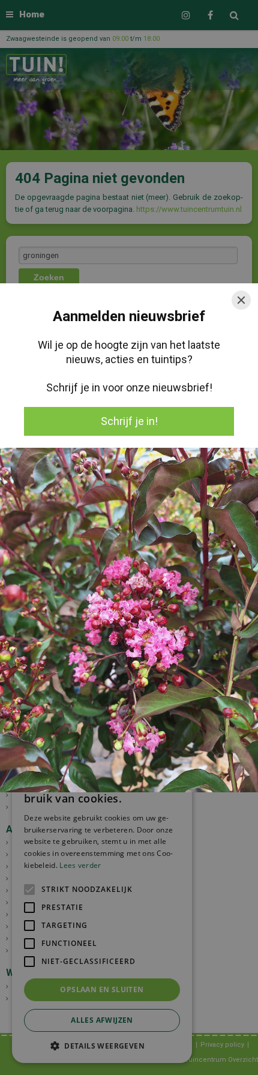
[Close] (241, 300)
